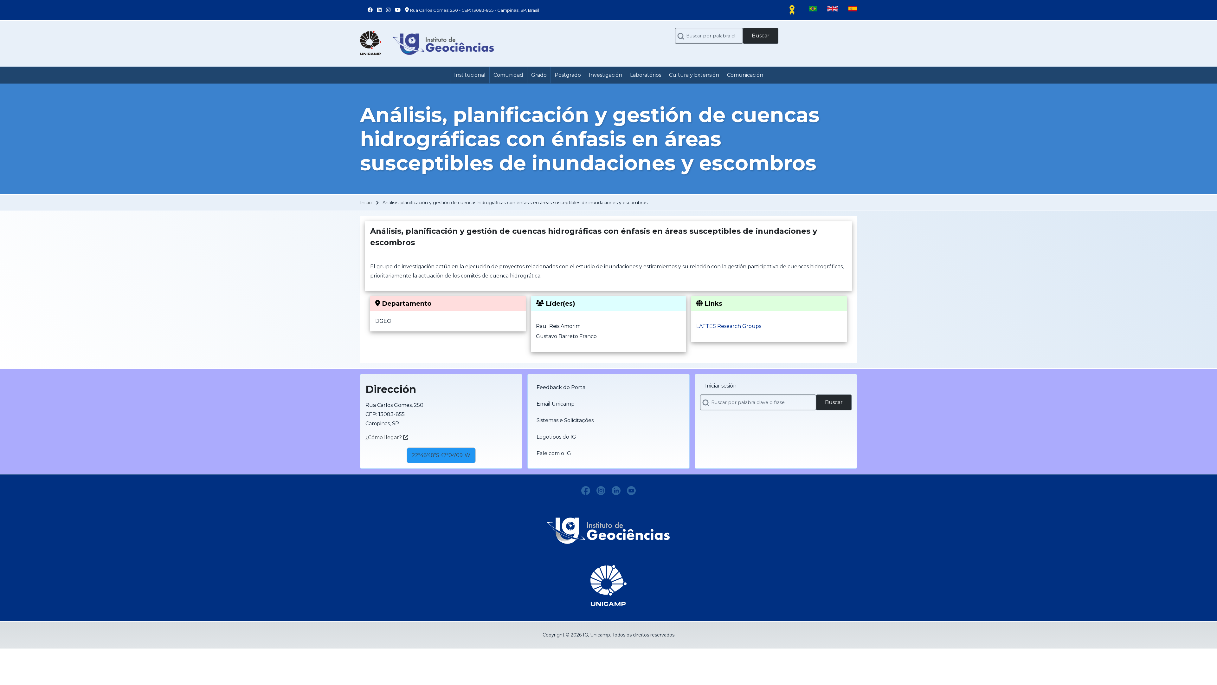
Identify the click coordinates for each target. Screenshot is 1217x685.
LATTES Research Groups (728, 326)
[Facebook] (585, 490)
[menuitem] (469, 75)
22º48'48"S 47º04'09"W (441, 455)
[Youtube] (631, 490)
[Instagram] (601, 490)
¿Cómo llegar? (384, 437)
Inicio (366, 203)
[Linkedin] (616, 490)
